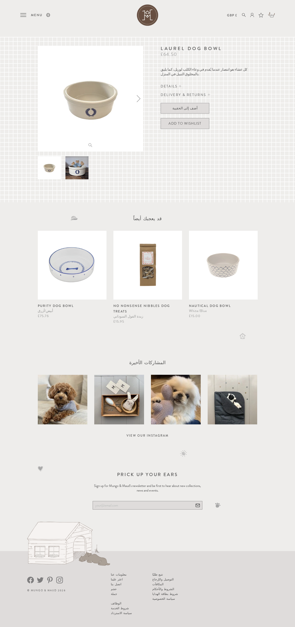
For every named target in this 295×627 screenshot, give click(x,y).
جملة (114, 594)
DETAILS (170, 86)
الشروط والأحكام (163, 589)
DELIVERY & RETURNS (184, 94)
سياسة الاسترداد (121, 613)
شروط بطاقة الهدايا (165, 594)
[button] (48, 15)
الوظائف (116, 603)
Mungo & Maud (44, 590)
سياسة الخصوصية (163, 599)
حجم (114, 589)
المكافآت (158, 584)
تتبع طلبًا (157, 574)
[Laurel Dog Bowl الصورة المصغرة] (49, 167)
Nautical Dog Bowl (210, 305)
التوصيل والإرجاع (163, 579)
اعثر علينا (117, 579)
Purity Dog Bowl (56, 305)
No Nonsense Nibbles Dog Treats (141, 308)
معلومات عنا (119, 574)
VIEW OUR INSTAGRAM (148, 435)
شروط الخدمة (120, 608)
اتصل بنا (116, 584)
